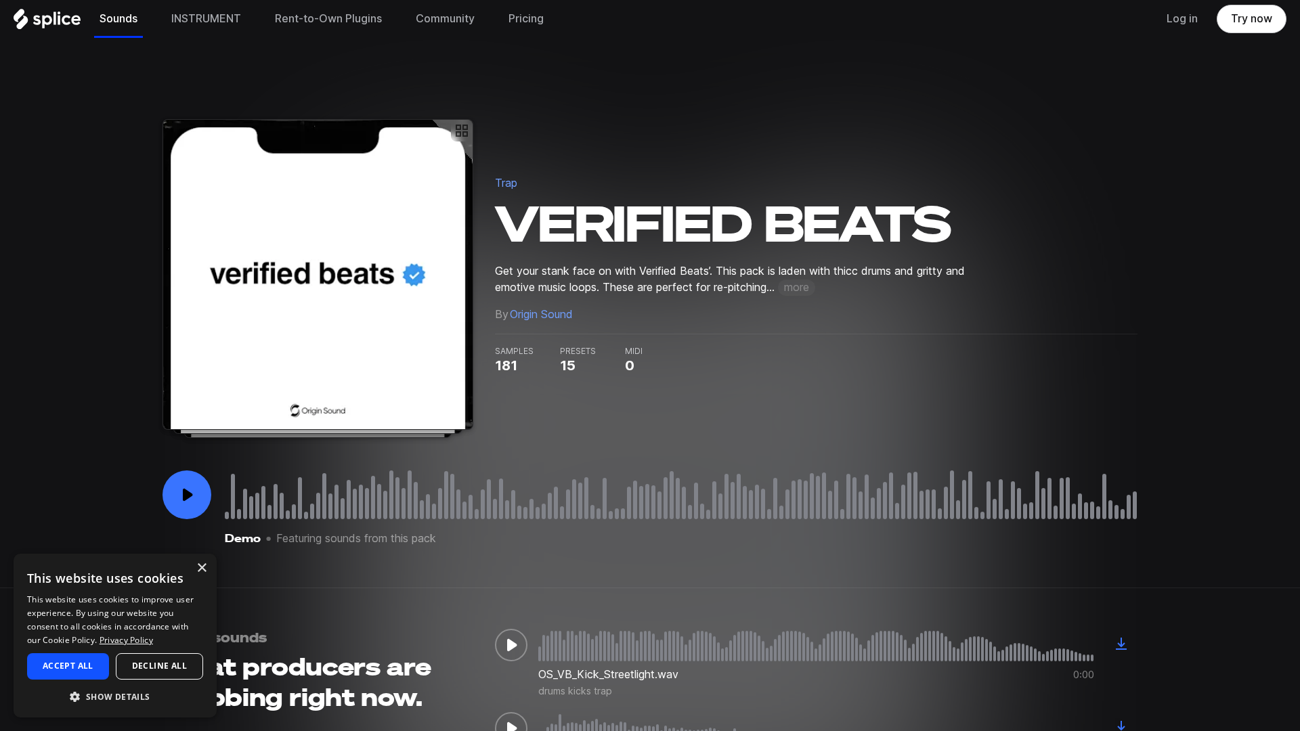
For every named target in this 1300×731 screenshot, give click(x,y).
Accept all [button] (68, 665)
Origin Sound (541, 314)
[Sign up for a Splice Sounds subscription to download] (1121, 645)
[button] (115, 696)
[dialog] (115, 635)
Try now (1251, 18)
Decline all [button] (159, 665)
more (796, 287)
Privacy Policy (126, 640)
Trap (506, 183)
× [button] (201, 568)
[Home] (47, 22)
